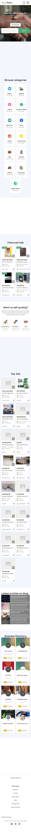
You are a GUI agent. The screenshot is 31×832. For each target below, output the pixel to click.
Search (24, 30)
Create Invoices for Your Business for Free (17, 612)
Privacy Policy (15, 803)
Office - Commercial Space (10, 447)
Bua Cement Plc (21, 470)
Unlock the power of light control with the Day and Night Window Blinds (8, 548)
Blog (15, 800)
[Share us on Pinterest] (15, 824)
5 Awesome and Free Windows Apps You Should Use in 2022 (19, 619)
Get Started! (15, 25)
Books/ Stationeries (23, 264)
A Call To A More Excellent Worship (23, 287)
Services (6, 264)
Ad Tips (15, 793)
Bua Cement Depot (7, 262)
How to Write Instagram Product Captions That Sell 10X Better (20, 605)
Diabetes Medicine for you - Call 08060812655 (8, 496)
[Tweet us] (19, 824)
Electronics (6, 395)
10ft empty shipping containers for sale (8, 444)
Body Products (7, 498)
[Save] (13, 269)
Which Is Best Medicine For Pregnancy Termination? (23, 444)
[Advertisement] (15, 58)
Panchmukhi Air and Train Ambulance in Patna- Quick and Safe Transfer (8, 419)
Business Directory (15, 636)
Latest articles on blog (14, 593)
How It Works (15, 796)
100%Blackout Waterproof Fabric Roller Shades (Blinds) (23, 548)
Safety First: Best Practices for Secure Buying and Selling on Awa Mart (19, 597)
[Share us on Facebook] (12, 824)
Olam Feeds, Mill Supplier (8, 287)
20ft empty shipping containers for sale (23, 419)
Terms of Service (15, 807)
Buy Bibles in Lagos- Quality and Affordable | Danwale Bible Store (23, 262)
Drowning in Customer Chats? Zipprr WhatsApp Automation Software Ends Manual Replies (23, 393)
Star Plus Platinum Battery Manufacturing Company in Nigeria (8, 393)
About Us (15, 789)
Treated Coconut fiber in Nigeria (23, 496)
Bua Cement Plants (7, 470)
